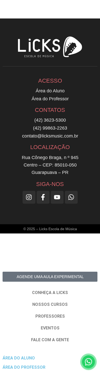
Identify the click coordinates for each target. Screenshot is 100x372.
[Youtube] (57, 197)
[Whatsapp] (71, 197)
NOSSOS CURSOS (50, 304)
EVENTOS (50, 328)
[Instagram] (29, 197)
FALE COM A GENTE (50, 339)
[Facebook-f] (43, 197)
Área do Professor (50, 98)
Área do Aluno (50, 90)
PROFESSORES (50, 316)
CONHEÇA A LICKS (50, 292)
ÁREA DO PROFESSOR (24, 367)
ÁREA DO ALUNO (19, 358)
